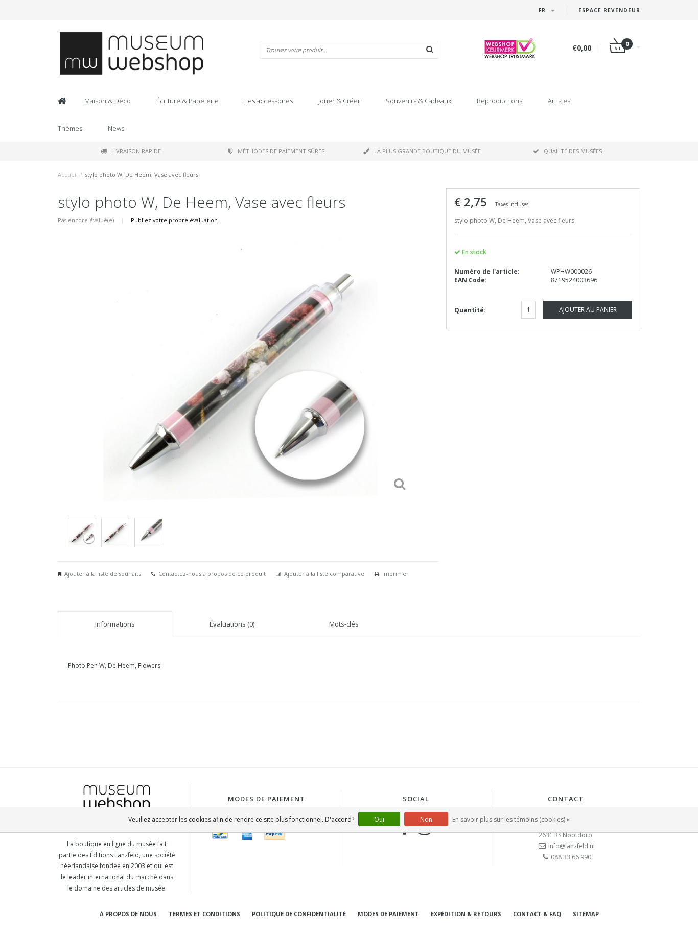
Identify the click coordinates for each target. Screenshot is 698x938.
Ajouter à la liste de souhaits (102, 574)
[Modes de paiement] (220, 833)
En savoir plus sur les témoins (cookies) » (511, 819)
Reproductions (499, 100)
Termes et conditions (204, 914)
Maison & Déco (107, 100)
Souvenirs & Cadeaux (418, 100)
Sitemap (586, 914)
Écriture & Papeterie (187, 100)
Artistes (559, 100)
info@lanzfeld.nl (571, 845)
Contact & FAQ (537, 914)
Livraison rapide (136, 151)
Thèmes (70, 128)
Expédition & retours (466, 914)
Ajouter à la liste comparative (324, 574)
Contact (566, 798)
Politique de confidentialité (299, 914)
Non (426, 819)
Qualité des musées (573, 151)
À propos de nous (128, 914)
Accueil (68, 174)
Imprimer (395, 574)
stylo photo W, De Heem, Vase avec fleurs (141, 174)
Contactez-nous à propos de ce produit (212, 574)
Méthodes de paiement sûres (281, 151)
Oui (379, 819)
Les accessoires (268, 100)
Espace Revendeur (609, 10)
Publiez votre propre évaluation (174, 220)
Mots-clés (344, 624)
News (116, 128)
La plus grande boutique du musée (427, 151)
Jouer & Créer (339, 100)
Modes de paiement (388, 914)
